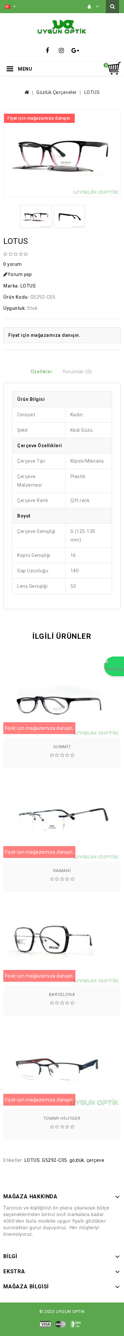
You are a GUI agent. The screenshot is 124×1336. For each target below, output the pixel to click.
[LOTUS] (62, 153)
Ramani (62, 870)
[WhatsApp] (114, 666)
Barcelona (62, 994)
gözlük (76, 1160)
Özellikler (42, 371)
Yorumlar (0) (77, 371)
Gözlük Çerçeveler (56, 92)
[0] (114, 68)
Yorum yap (20, 274)
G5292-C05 (54, 1160)
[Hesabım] (93, 6)
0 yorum (12, 264)
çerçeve (95, 1160)
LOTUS (92, 92)
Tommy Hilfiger (62, 1118)
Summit (62, 746)
